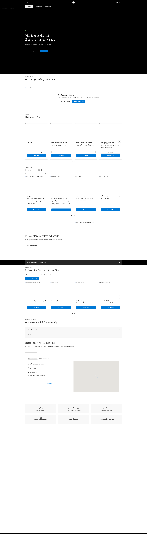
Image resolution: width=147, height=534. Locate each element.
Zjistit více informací (31, 351)
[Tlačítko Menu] (27, 2)
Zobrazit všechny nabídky (32, 278)
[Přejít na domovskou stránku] (73, 2)
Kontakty (44, 51)
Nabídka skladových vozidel (32, 51)
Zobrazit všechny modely (32, 245)
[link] (33, 369)
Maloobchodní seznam (32, 358)
